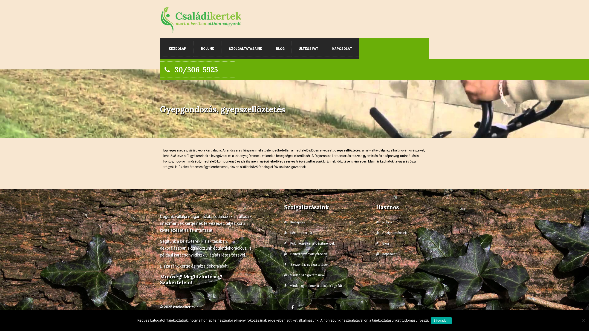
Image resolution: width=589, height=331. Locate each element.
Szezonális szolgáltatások (309, 264)
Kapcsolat (342, 49)
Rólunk (207, 49)
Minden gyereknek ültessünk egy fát (316, 286)
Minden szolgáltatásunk (307, 275)
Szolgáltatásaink (245, 49)
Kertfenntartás (301, 233)
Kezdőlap (177, 49)
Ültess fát (308, 49)
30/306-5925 (196, 69)
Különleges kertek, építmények (312, 243)
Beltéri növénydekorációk (308, 254)
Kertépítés (297, 222)
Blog (280, 49)
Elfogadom (441, 320)
